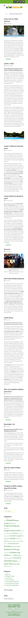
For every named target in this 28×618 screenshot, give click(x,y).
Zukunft (10, 566)
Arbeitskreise (8, 578)
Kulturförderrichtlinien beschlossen (14, 278)
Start (6, 13)
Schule (10, 543)
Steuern (11, 555)
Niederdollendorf (12, 541)
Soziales (7, 546)
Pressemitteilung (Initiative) (12, 583)
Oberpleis (17, 541)
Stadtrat (7, 555)
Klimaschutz (18, 538)
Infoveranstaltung (9, 579)
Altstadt (9, 520)
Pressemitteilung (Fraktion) (12, 581)
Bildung (14, 523)
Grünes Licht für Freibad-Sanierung (11, 20)
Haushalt (13, 536)
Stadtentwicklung (11, 549)
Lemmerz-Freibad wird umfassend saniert (13, 147)
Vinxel (19, 561)
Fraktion (10, 533)
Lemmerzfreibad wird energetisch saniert (13, 197)
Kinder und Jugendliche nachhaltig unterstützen (13, 390)
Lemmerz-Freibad (9, 63)
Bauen (16, 520)
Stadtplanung (15, 552)
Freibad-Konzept (8, 318)
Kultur (6, 541)
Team (21, 555)
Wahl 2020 (8, 564)
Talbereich (16, 555)
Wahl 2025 (16, 564)
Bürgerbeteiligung (11, 526)
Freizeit (14, 533)
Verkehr (14, 561)
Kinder (13, 538)
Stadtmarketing (6, 552)
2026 (5, 520)
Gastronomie (6, 535)
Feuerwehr (6, 533)
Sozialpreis (14, 546)
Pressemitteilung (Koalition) (12, 585)
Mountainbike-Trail (9, 424)
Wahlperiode (6, 566)
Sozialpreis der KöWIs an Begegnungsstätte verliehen (13, 487)
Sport (18, 546)
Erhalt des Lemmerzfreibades (12, 467)
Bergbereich (8, 523)
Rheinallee (6, 543)
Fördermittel (20, 533)
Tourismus (17, 558)
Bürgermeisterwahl (12, 531)
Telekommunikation (8, 558)
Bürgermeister (6, 528)
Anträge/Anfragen (10, 576)
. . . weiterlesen (7, 59)
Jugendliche (7, 538)
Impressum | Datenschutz (14, 608)
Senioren (16, 543)
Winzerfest (7, 249)
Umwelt (7, 561)
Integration (19, 536)
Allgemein (7, 574)
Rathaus (22, 541)
